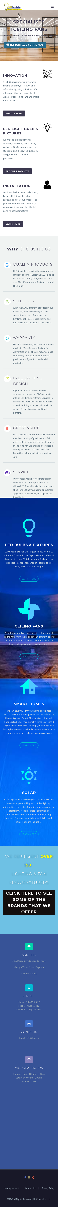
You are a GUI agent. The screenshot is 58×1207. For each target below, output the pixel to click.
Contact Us (30, 1188)
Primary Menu (52, 6)
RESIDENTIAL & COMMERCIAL (24, 45)
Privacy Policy (48, 1188)
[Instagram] (29, 1177)
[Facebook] (25, 1177)
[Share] (33, 1177)
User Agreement (11, 1188)
